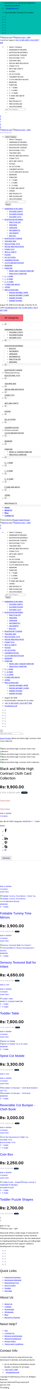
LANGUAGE (13, 228)
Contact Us (9, 516)
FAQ (6, 1330)
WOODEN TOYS (15, 217)
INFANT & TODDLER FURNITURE (20, 452)
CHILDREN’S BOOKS (12, 260)
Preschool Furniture (13, 1277)
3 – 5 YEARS (9, 282)
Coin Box (6, 1154)
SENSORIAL (13, 225)
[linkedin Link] (5, 1253)
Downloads (9, 1309)
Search (7, 204)
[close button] (1, 731)
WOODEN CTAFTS (16, 332)
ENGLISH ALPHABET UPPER (18, 292)
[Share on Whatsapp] (5, 850)
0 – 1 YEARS (9, 276)
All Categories (12, 318)
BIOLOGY (12, 236)
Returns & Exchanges (13, 1336)
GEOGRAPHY (14, 233)
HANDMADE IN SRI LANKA (14, 209)
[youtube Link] (5, 1259)
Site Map (8, 1291)
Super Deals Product (22, 520)
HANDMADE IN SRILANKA (13, 329)
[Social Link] (5, 17)
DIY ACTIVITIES (10, 257)
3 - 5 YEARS (9, 479)
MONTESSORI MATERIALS (14, 219)
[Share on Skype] (6, 847)
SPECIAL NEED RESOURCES (14, 246)
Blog (6, 513)
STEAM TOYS (9, 249)
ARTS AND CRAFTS (11, 403)
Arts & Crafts (10, 1285)
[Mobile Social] (5, 710)
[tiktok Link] (5, 1264)
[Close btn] (0, 122)
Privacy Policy (10, 1341)
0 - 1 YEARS (9, 463)
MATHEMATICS (14, 230)
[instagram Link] (5, 1262)
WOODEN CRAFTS (16, 211)
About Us (8, 510)
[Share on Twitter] (6, 835)
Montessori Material (13, 1280)
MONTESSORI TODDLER (13, 238)
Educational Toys (12, 1283)
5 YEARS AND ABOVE (12, 284)
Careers (8, 1306)
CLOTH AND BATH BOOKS (14, 263)
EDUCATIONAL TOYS (12, 244)
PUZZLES (8, 255)
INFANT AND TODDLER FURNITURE (21, 271)
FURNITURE (8, 268)
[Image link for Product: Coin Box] (14, 1137)
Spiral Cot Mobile (12, 1056)
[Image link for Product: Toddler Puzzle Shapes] (18, 1182)
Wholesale (9, 1312)
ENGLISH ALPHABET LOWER (19, 295)
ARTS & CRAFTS (11, 252)
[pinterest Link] (5, 1256)
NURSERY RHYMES (15, 298)
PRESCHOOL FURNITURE (18, 274)
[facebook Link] (5, 1251)
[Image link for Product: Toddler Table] (6, 999)
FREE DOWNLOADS (12, 290)
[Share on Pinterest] (6, 844)
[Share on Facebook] (6, 832)
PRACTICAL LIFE (15, 222)
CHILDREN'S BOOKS (12, 427)
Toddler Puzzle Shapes (16, 1199)
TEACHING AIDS (10, 241)
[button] (5, 112)
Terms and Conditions (14, 1344)
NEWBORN (8, 265)
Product (8, 738)
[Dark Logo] (6, 37)
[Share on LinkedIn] (6, 839)
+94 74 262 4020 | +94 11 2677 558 (18, 703)
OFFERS (7, 287)
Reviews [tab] (6, 858)
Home (7, 507)
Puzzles (8, 1288)
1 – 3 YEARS (9, 279)
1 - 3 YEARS (9, 471)
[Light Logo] (22, 37)
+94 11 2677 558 (11, 1369)
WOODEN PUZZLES (16, 214)
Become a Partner (12, 1317)
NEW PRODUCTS (11, 503)
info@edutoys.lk (12, 8)
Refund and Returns (13, 1338)
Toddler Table (9, 1013)
